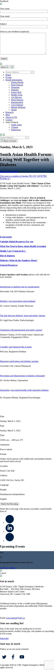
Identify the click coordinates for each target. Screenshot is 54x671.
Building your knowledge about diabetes (17, 301)
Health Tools (16, 95)
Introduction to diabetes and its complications (19, 287)
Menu (3, 67)
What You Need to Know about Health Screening (23, 246)
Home (8, 75)
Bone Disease (17, 85)
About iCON (11, 117)
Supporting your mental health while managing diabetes (24, 390)
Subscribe (4, 638)
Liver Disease (17, 105)
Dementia (15, 87)
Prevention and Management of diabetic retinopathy (22, 376)
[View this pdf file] (40, 287)
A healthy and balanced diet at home (16, 347)
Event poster (6, 237)
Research (10, 112)
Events (8, 77)
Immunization (17, 102)
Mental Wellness (18, 107)
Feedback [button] (4, 1)
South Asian (16, 125)
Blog (8, 115)
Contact (9, 120)
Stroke (14, 110)
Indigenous (16, 130)
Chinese (14, 127)
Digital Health (17, 82)
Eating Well (16, 92)
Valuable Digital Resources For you (16, 241)
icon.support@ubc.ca (15, 618)
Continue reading (7, 568)
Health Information (14, 80)
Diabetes (15, 90)
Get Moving (16, 97)
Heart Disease (17, 100)
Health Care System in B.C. (13, 251)
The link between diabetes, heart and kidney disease (22, 315)
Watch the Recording (9, 171)
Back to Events (9, 141)
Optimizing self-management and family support (21, 330)
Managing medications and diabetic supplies (19, 361)
